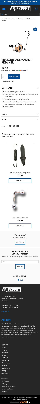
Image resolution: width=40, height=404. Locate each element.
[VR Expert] (20, 9)
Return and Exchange (8, 386)
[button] (4, 9)
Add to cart (14, 77)
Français (4, 391)
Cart (2, 376)
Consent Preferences (22, 399)
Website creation (14, 402)
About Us (6, 320)
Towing (8, 19)
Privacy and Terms (7, 389)
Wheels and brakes (17, 19)
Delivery (4, 384)
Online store (5, 373)
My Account (5, 381)
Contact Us (20, 242)
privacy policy (29, 397)
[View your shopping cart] (36, 9)
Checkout (4, 378)
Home (3, 19)
